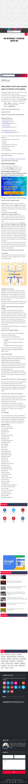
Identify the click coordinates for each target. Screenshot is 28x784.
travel (6, 668)
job (9, 665)
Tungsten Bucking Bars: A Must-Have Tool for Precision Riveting (16, 587)
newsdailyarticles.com (8, 130)
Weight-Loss (9, 663)
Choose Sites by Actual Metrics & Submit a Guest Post (13, 159)
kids (16, 665)
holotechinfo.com (6, 120)
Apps (2, 654)
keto (12, 665)
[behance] (16, 29)
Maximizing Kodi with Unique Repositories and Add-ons (14, 581)
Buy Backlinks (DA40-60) (6, 155)
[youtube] (20, 29)
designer (3, 665)
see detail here (10, 289)
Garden (9, 658)
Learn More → (12, 748)
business (22, 663)
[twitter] (9, 29)
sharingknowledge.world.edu (9, 132)
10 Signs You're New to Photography (16, 575)
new (2, 668)
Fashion (3, 658)
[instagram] (18, 29)
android (16, 663)
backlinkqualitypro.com (7, 123)
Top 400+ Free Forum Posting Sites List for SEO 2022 (16, 604)
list (21, 168)
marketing (22, 665)
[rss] (18, 782)
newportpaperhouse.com (7, 127)
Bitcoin (13, 654)
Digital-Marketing (12, 656)
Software (12, 661)
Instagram (23, 658)
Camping (19, 654)
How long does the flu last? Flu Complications (15, 609)
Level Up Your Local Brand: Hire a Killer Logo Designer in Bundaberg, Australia (16, 593)
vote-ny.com (5, 125)
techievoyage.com (6, 121)
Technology (20, 661)
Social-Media (4, 661)
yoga (11, 668)
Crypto (3, 656)
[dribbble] (14, 29)
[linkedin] (11, 29)
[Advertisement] (14, 14)
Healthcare (16, 658)
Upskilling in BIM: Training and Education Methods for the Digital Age (17, 598)
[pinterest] (13, 29)
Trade (2, 663)
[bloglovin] (15, 782)
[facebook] (7, 29)
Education (21, 656)
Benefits (7, 654)
